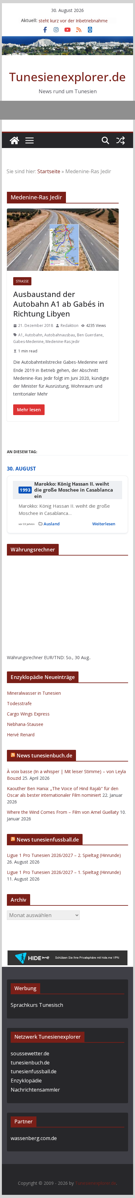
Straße (22, 281)
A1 (20, 335)
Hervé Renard (21, 735)
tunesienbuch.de (30, 1063)
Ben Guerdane (90, 335)
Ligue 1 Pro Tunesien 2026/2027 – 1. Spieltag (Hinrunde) (64, 873)
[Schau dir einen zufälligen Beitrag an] (120, 140)
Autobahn (33, 335)
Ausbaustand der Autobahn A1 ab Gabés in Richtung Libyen (58, 304)
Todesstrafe (19, 704)
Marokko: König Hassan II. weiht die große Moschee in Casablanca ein (73, 490)
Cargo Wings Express (28, 714)
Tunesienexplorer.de (67, 76)
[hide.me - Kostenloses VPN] (67, 955)
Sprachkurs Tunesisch (37, 1005)
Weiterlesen (103, 524)
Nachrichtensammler (35, 1090)
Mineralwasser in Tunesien (34, 693)
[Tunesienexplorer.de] (14, 140)
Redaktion (69, 325)
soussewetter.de (30, 1054)
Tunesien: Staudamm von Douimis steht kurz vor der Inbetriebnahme (74, 21)
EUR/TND (54, 658)
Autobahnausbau (59, 335)
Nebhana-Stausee (25, 724)
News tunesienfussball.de (48, 839)
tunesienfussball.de (34, 1072)
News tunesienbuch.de (44, 755)
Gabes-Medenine (28, 341)
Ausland (52, 524)
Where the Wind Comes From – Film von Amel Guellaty (63, 812)
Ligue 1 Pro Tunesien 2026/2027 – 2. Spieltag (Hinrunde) (64, 856)
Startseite (48, 171)
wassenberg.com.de (34, 1138)
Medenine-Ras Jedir (63, 341)
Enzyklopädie (26, 1081)
